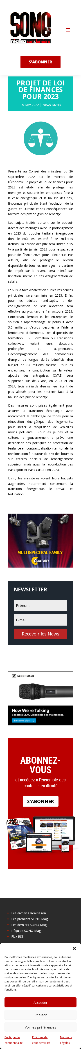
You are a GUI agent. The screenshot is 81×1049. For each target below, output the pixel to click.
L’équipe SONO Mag (26, 930)
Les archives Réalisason (28, 913)
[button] (74, 948)
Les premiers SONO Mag (29, 919)
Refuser (40, 1015)
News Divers (52, 105)
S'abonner (40, 801)
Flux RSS (17, 936)
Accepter (40, 1002)
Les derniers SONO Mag (29, 925)
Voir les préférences (40, 1027)
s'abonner (40, 62)
